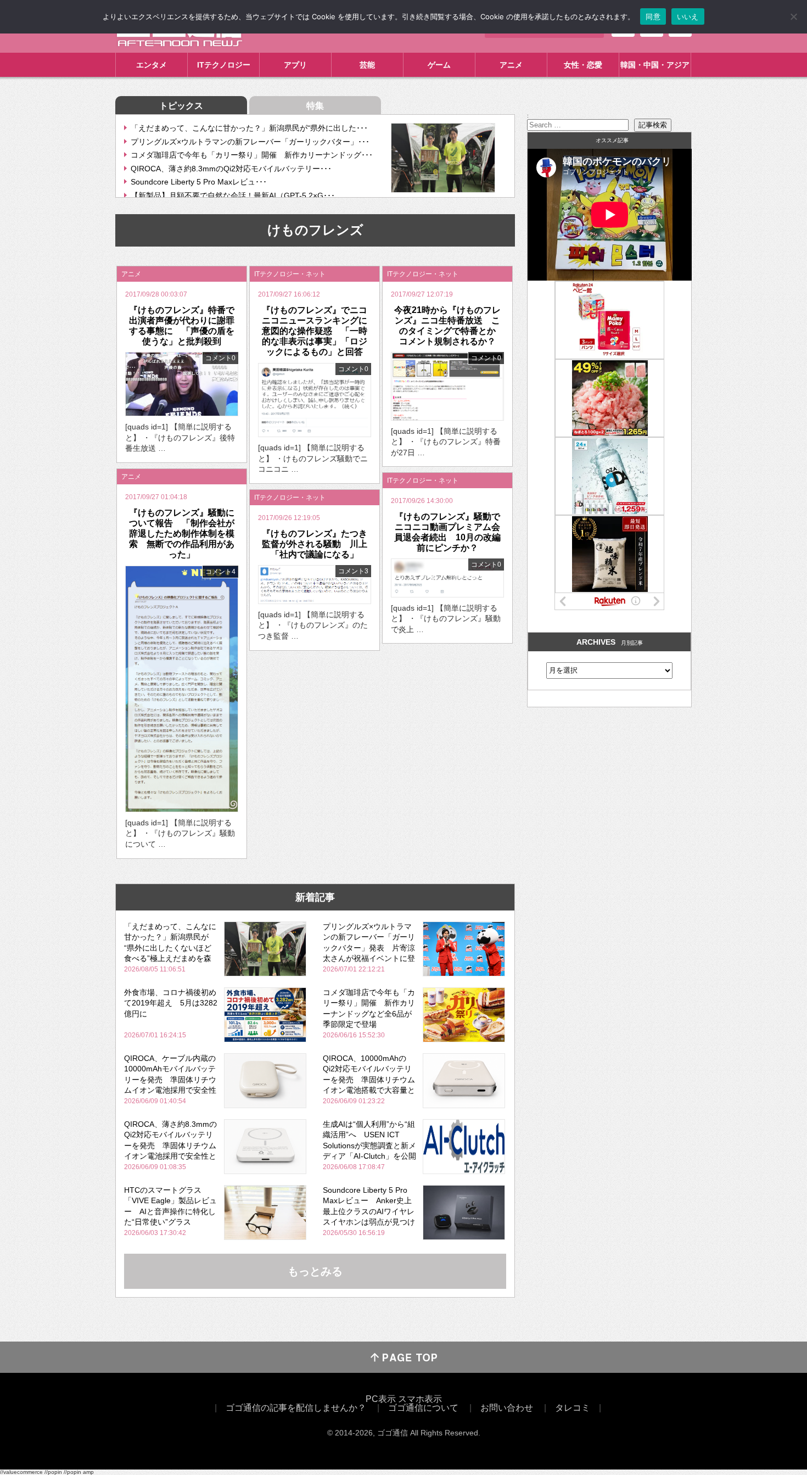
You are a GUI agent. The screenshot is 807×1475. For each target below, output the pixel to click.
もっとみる (315, 1271)
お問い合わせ (506, 1407)
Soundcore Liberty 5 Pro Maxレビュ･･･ (199, 181)
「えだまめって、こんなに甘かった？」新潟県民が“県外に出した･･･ (249, 128)
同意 (653, 16)
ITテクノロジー (223, 64)
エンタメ (151, 64)
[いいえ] (793, 16)
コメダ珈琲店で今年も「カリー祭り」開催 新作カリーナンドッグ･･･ (252, 154)
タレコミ (572, 1407)
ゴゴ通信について (423, 1407)
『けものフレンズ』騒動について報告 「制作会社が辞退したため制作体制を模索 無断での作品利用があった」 (181, 534)
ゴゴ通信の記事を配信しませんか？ (296, 1407)
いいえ (688, 16)
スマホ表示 (420, 1399)
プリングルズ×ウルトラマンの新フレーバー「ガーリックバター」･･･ (250, 141)
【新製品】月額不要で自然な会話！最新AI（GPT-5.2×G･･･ (233, 195)
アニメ (511, 64)
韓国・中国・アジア (655, 64)
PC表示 (381, 1399)
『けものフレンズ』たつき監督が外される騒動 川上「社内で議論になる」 (314, 544)
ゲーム (439, 64)
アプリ (295, 64)
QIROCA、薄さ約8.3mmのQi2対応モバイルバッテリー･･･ (231, 168)
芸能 (367, 64)
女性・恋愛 (583, 64)
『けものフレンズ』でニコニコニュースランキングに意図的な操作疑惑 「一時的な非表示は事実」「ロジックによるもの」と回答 (314, 331)
